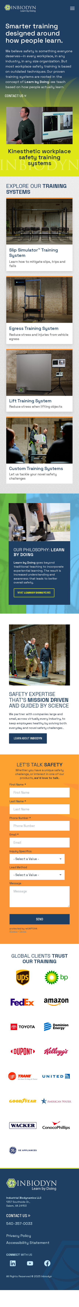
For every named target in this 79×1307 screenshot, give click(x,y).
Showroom (40, 104)
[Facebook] (47, 1263)
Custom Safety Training (40, 59)
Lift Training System (40, 53)
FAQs (40, 66)
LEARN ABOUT (28, 738)
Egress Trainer (40, 47)
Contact (40, 91)
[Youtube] (30, 1263)
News (40, 97)
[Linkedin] (12, 1263)
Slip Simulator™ (40, 40)
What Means (34, 592)
